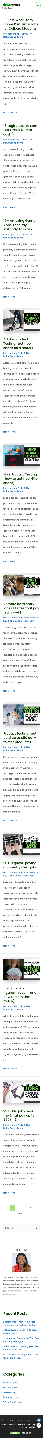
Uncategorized (11, 34)
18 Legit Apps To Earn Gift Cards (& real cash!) (20, 130)
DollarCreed (7, 8)
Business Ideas (11, 1382)
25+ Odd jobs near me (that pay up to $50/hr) (19, 1115)
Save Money (9, 1392)
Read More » (10, 113)
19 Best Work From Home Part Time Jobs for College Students (20, 24)
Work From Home (27, 617)
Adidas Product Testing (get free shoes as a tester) (18, 343)
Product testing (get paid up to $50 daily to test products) (19, 737)
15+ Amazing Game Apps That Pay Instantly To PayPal (19, 225)
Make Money (10, 353)
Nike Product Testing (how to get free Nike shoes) (20, 478)
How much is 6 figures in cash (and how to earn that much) (19, 994)
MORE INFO (27, 1433)
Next (21, 1213)
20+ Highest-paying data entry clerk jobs (20, 865)
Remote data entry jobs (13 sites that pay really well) (21, 608)
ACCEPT (15, 1433)
